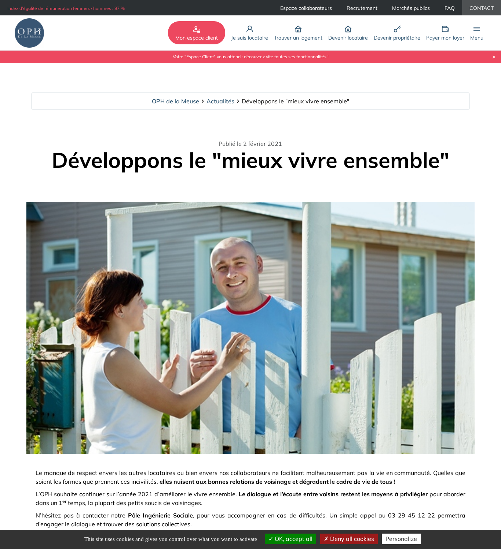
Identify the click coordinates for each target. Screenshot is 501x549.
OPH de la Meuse (175, 101)
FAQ (450, 8)
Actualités (220, 101)
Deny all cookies (351, 538)
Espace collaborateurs (306, 8)
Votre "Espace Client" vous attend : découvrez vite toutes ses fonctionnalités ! (251, 56)
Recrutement (362, 8)
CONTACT (481, 8)
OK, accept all (292, 538)
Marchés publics (411, 8)
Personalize (401, 538)
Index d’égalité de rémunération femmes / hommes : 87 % (66, 8)
